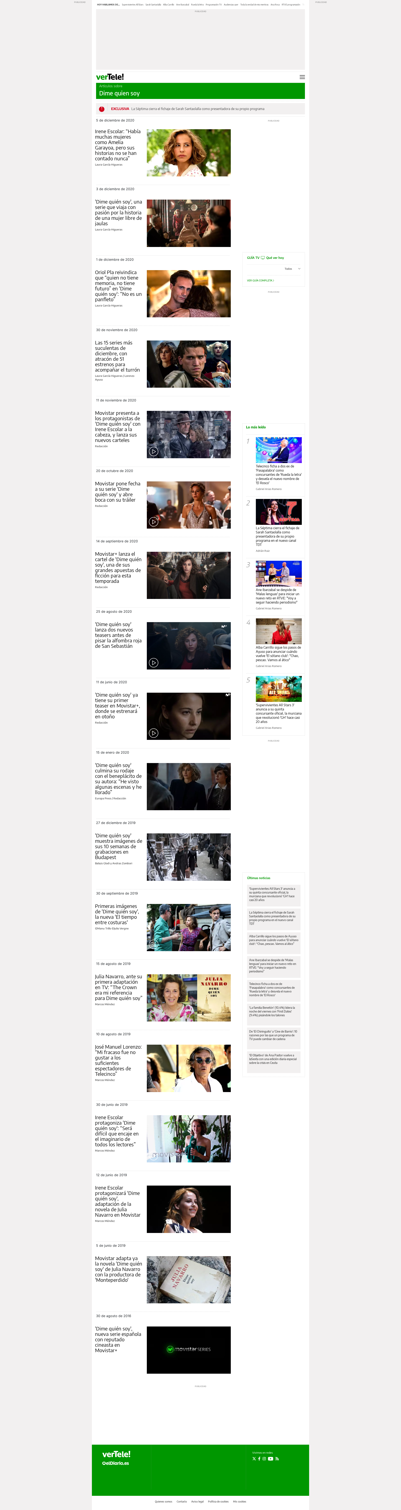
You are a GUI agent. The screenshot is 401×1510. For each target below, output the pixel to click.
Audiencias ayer (231, 4)
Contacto (182, 1501)
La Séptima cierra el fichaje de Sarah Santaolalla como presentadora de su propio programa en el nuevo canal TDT (277, 536)
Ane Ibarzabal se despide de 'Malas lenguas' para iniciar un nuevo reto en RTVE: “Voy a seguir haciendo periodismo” (272, 965)
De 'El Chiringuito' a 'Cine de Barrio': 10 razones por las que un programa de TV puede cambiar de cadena (273, 1035)
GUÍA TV (265, 257)
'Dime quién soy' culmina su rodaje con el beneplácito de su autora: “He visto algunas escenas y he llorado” (118, 778)
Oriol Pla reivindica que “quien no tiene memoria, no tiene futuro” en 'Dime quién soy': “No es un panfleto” (118, 285)
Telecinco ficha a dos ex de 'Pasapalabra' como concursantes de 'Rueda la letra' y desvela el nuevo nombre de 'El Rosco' (279, 474)
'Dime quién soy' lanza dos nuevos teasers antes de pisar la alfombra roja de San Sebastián (118, 635)
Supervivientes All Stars (132, 4)
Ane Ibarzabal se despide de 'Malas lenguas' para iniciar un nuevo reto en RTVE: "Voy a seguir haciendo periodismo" (277, 596)
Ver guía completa (260, 280)
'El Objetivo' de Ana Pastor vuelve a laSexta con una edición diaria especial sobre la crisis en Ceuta (273, 1058)
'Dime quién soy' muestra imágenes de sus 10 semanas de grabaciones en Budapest (118, 846)
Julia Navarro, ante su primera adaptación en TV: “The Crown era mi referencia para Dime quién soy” (118, 987)
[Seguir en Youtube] (270, 1459)
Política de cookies (218, 1501)
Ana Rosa (275, 4)
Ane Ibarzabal (182, 4)
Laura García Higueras (108, 164)
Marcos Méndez (105, 1004)
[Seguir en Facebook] (259, 1459)
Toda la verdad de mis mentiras (254, 4)
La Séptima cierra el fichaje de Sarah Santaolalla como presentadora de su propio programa (197, 109)
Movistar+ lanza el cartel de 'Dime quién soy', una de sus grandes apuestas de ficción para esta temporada (118, 567)
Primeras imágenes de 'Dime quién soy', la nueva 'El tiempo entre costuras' (117, 914)
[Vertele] (116, 1454)
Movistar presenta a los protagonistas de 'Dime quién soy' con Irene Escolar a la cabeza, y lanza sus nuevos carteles (118, 426)
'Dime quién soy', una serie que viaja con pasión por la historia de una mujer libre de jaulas (118, 212)
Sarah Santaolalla (153, 4)
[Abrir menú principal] (302, 77)
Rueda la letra (197, 4)
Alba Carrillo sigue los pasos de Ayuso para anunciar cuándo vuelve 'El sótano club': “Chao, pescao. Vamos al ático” (273, 939)
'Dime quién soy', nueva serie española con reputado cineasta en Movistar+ (118, 1339)
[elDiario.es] (115, 1462)
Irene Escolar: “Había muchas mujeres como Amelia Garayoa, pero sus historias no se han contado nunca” (118, 144)
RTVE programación (291, 4)
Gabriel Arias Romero (269, 489)
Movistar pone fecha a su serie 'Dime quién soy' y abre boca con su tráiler (117, 491)
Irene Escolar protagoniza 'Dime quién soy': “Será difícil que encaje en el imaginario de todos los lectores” (117, 1130)
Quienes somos (163, 1501)
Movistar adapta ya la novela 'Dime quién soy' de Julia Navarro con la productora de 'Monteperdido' (118, 1269)
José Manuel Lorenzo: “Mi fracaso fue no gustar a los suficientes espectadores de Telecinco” (118, 1060)
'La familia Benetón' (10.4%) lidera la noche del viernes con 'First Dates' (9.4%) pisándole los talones (272, 1011)
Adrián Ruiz (263, 550)
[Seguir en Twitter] (254, 1459)
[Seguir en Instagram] (264, 1459)
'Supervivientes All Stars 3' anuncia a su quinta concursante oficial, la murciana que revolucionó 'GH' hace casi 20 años (279, 713)
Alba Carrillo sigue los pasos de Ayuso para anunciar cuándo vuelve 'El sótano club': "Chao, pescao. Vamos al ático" (278, 653)
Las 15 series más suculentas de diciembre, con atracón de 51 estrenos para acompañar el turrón (117, 356)
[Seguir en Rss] (277, 1459)
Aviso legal (197, 1501)
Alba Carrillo (168, 4)
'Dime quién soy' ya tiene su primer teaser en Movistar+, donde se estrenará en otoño (117, 705)
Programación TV (214, 4)
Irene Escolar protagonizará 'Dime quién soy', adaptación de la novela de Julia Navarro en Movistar (118, 1201)
